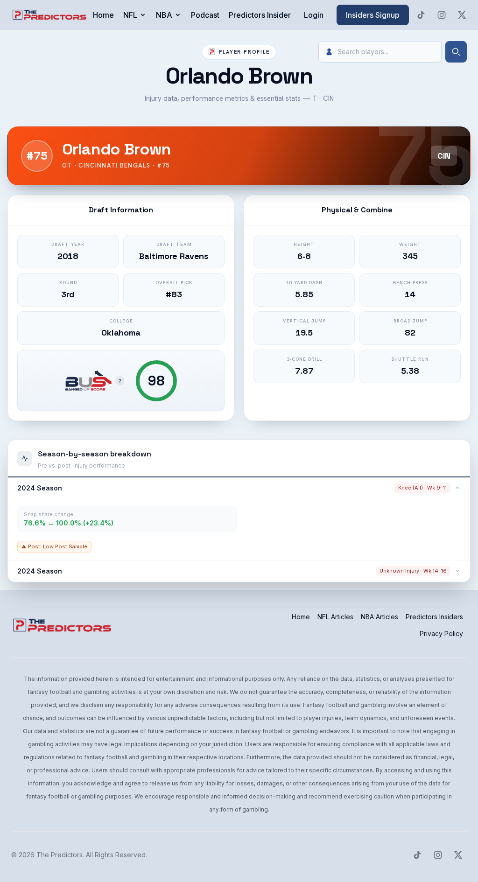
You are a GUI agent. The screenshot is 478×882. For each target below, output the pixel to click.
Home (103, 15)
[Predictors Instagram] (441, 15)
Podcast (205, 15)
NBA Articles (379, 617)
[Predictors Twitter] (462, 15)
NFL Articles (335, 617)
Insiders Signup (373, 15)
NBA (164, 15)
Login (313, 15)
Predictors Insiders (434, 617)
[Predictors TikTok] (421, 15)
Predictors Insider (260, 15)
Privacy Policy (441, 633)
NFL (130, 15)
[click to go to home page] (50, 15)
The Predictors (59, 855)
